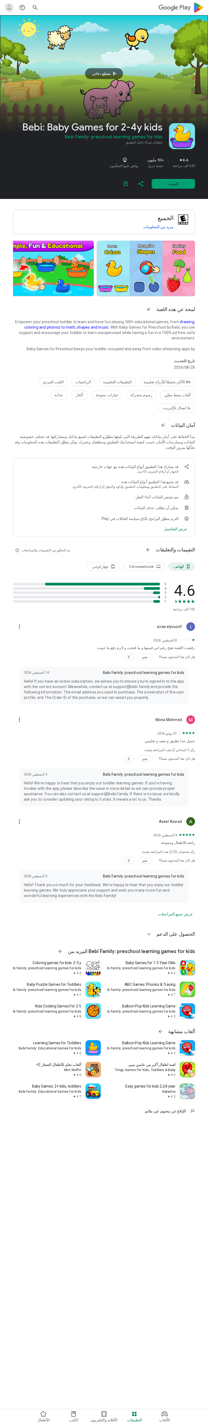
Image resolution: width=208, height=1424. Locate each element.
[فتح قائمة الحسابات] (9, 7)
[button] (146, 268)
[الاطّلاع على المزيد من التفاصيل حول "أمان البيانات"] (175, 528)
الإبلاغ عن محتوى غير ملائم (170, 1111)
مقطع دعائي (105, 73)
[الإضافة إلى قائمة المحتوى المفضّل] (125, 183)
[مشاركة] (140, 183)
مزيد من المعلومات (158, 226)
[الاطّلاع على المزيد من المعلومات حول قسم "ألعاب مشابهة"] (160, 1031)
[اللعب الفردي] (53, 382)
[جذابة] (58, 395)
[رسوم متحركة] (141, 395)
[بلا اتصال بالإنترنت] (177, 408)
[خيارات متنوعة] (106, 395)
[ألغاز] (79, 395)
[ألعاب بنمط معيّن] (177, 395)
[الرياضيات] (83, 382)
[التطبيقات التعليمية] (117, 382)
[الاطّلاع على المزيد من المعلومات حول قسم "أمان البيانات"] (163, 425)
